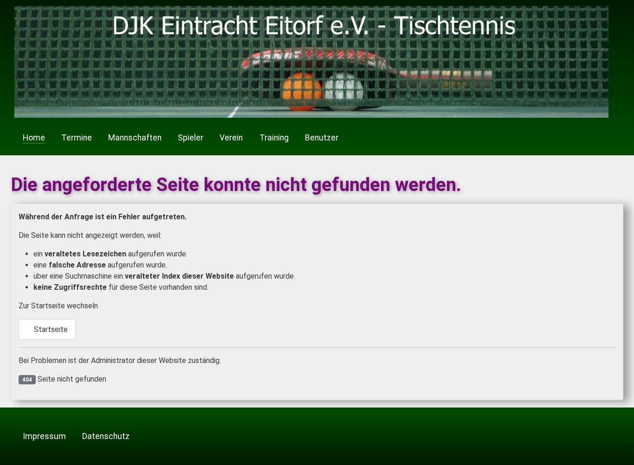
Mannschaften (135, 137)
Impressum (44, 436)
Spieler (190, 137)
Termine (76, 137)
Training (274, 137)
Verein (231, 137)
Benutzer (321, 137)
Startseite (50, 329)
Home (34, 137)
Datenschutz (105, 436)
